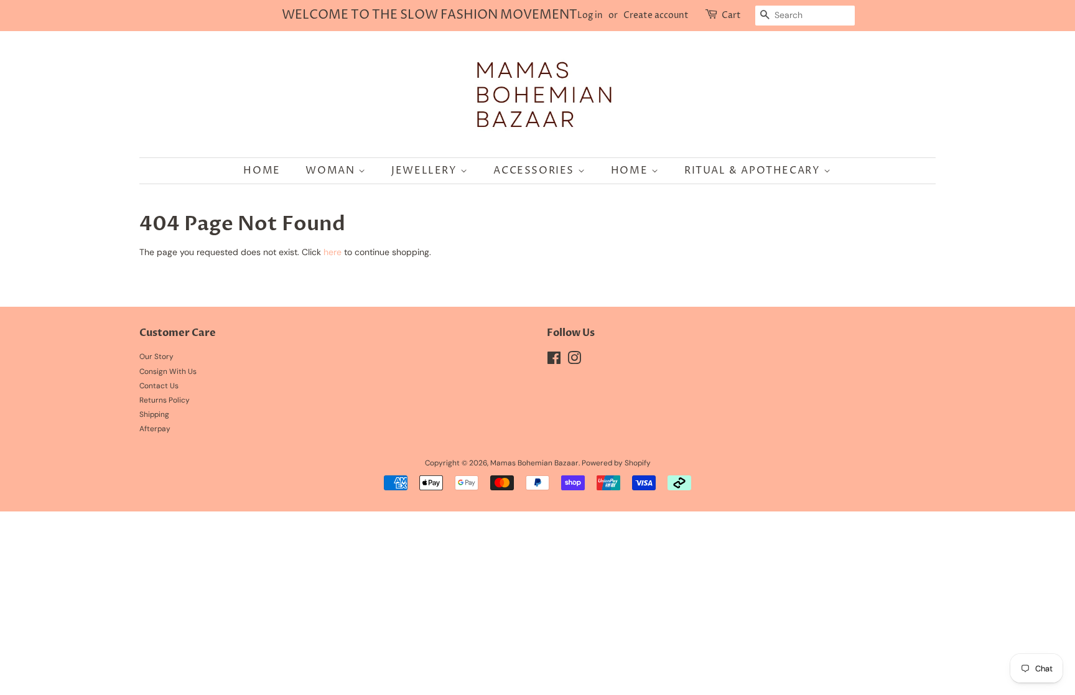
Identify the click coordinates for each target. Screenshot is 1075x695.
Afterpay (154, 429)
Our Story (156, 356)
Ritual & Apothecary (754, 170)
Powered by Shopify (616, 463)
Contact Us (159, 386)
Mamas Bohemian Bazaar (534, 463)
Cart (731, 15)
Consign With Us (168, 371)
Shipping (154, 414)
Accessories (535, 170)
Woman (331, 170)
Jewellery (425, 170)
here (332, 252)
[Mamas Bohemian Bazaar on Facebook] (554, 361)
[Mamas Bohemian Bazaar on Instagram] (574, 361)
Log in (590, 15)
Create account (656, 15)
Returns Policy (164, 400)
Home (261, 170)
